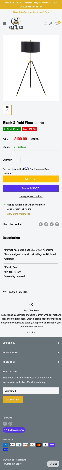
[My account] (50, 23)
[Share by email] (57, 224)
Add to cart (31, 179)
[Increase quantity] (33, 160)
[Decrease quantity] (17, 160)
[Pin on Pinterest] (46, 224)
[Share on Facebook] (41, 224)
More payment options (31, 196)
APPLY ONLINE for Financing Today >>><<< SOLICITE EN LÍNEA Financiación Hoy (31, 4)
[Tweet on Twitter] (52, 224)
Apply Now (44, 12)
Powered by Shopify (12, 463)
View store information (19, 213)
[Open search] (45, 23)
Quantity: (8, 159)
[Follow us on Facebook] (5, 423)
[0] (57, 23)
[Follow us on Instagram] (10, 423)
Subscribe (13, 399)
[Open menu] (4, 23)
